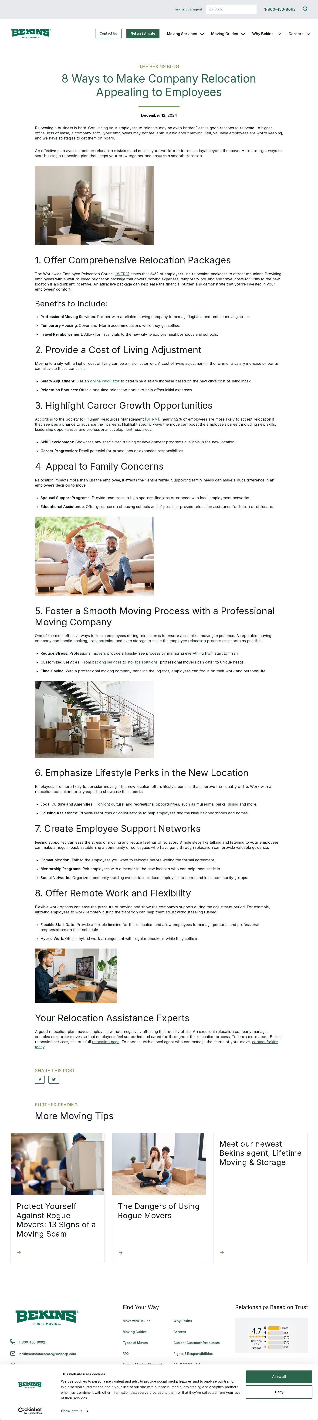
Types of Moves (135, 1343)
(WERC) (122, 274)
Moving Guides (224, 33)
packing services (107, 662)
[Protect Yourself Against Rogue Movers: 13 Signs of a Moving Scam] (19, 1253)
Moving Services (182, 33)
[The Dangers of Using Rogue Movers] (120, 1253)
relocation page (105, 1041)
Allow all (279, 1377)
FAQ (126, 1354)
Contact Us (108, 33)
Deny (279, 1392)
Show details (71, 1411)
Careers (296, 33)
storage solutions (142, 662)
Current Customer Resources (196, 1343)
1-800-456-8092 (280, 9)
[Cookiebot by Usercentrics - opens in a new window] (30, 1410)
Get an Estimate (143, 33)
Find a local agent (188, 9)
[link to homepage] (31, 33)
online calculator (105, 381)
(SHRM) (152, 419)
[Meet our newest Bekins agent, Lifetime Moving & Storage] (222, 1253)
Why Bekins (263, 33)
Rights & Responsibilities (193, 1354)
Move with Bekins (136, 1321)
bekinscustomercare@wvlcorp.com (47, 1354)
